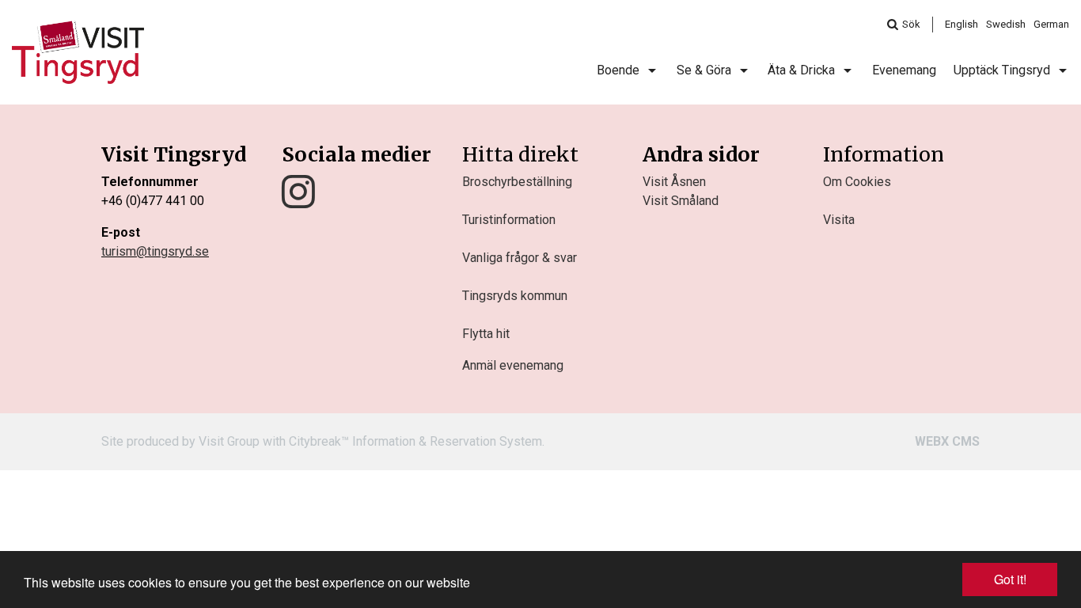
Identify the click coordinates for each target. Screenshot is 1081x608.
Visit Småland (681, 200)
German (1051, 24)
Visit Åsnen (674, 181)
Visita (839, 219)
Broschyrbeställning (517, 181)
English (961, 24)
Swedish (1006, 24)
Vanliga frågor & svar (519, 257)
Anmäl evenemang (512, 365)
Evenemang (904, 70)
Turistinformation (509, 219)
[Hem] (78, 52)
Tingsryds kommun (514, 295)
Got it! (1010, 579)
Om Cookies (857, 181)
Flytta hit (486, 333)
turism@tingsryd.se (155, 251)
